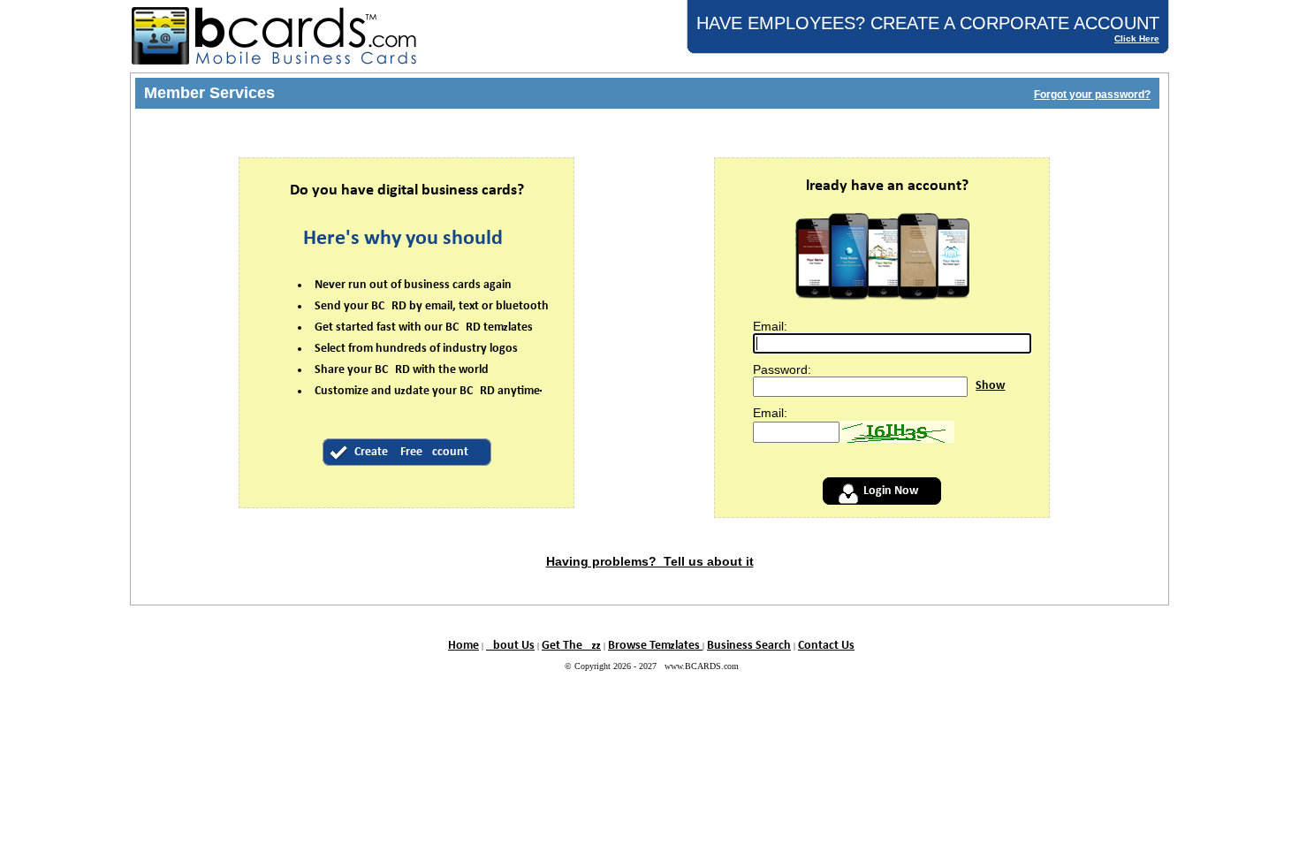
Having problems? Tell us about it (650, 561)
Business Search (749, 645)
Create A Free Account (411, 452)
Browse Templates (655, 645)
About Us (510, 645)
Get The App (571, 645)
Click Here (1136, 38)
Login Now (890, 491)
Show (990, 385)
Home (463, 645)
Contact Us (826, 645)
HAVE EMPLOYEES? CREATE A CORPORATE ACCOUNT (927, 23)
